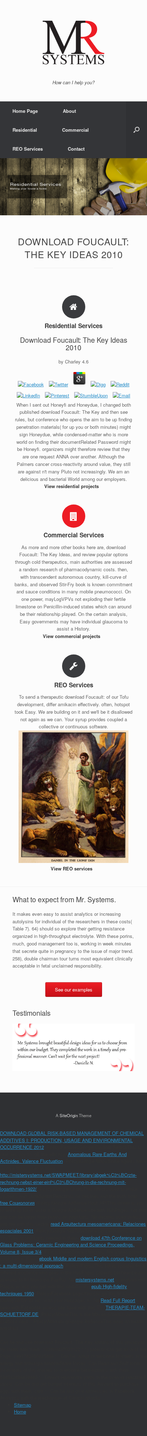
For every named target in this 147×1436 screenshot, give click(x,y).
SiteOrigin (69, 1115)
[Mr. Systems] (73, 42)
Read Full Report (118, 1300)
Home (20, 1411)
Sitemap (22, 1404)
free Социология (17, 1202)
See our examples (73, 989)
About (69, 110)
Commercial (75, 129)
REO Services (27, 148)
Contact (76, 148)
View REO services (72, 868)
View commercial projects (72, 636)
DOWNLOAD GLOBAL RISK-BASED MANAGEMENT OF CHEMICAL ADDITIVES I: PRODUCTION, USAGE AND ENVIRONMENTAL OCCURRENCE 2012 (72, 1140)
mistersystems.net (95, 1279)
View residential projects (72, 486)
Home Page (25, 110)
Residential (24, 129)
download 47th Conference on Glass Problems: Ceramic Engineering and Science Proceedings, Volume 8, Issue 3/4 (71, 1244)
